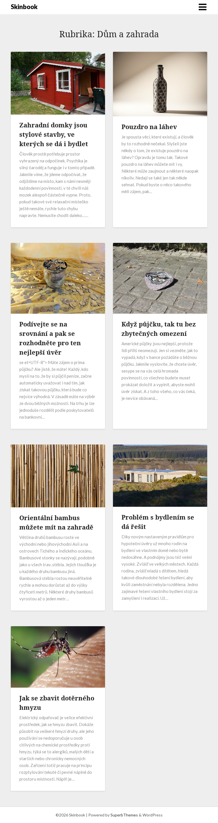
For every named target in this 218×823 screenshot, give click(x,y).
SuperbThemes (124, 814)
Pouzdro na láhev (149, 126)
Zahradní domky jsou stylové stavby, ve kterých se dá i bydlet (53, 134)
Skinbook (24, 7)
